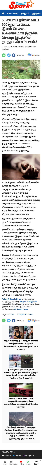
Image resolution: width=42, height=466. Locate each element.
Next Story (36, 462)
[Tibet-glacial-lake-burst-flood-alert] (21, 419)
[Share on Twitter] (9, 55)
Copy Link (21, 55)
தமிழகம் (25, 14)
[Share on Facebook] (13, 55)
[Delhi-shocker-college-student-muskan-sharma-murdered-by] (21, 333)
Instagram (29, 456)
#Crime (11, 314)
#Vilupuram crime (24, 314)
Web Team (32, 47)
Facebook (7, 456)
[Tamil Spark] (21, 5)
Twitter (18, 456)
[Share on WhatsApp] (4, 55)
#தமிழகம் (5, 49)
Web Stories (12, 14)
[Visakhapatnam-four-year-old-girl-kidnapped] (21, 361)
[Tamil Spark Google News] (33, 55)
